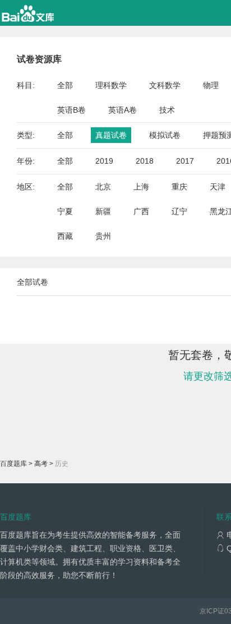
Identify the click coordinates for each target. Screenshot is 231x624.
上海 (141, 186)
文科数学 (165, 85)
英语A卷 (122, 109)
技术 (167, 109)
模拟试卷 (165, 135)
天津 (217, 186)
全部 (65, 85)
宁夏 (65, 211)
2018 (145, 160)
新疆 (103, 211)
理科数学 (111, 85)
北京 (103, 186)
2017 (185, 160)
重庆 (179, 186)
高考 (41, 464)
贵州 (103, 236)
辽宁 (179, 211)
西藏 (65, 236)
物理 (211, 85)
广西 (141, 211)
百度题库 (13, 464)
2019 (104, 160)
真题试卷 (111, 135)
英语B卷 (71, 109)
